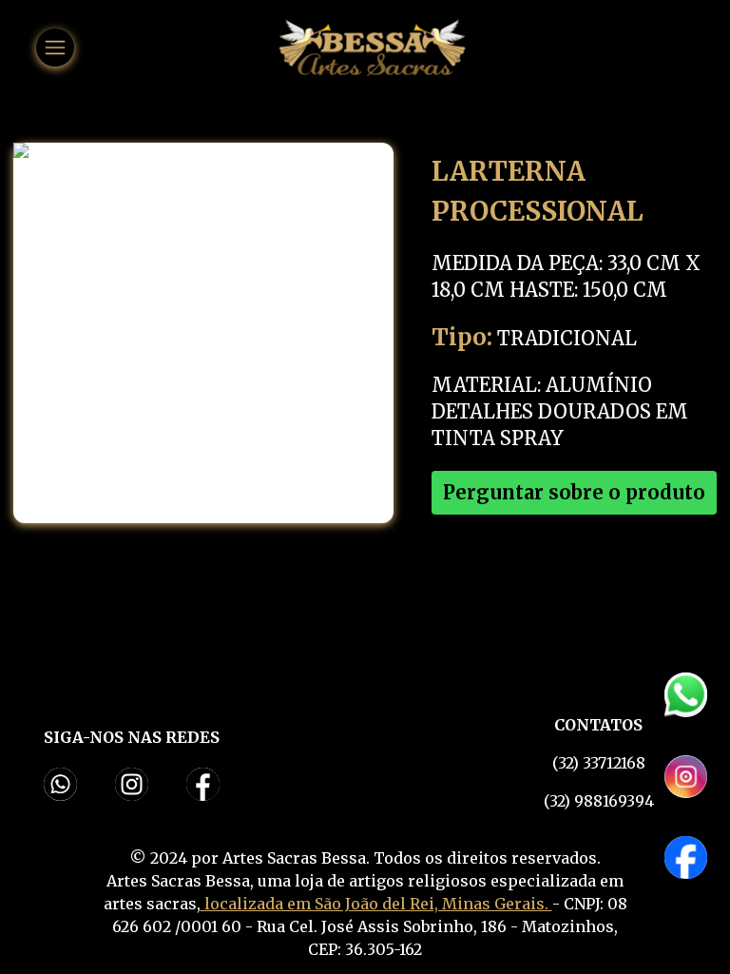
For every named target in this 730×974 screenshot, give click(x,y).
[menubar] (55, 48)
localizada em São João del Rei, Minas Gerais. (376, 903)
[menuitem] (55, 48)
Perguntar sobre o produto (574, 492)
